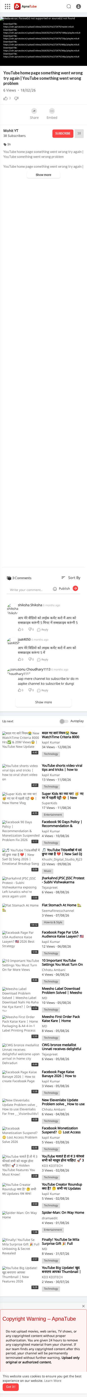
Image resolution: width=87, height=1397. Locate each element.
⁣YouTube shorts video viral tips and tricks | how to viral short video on (62, 770)
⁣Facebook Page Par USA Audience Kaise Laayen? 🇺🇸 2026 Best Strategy (63, 937)
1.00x (51, 60)
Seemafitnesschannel (58, 911)
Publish (66, 589)
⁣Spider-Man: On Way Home (63, 1213)
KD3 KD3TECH (52, 1166)
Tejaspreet (50, 888)
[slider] (28, 60)
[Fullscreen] (81, 60)
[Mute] (65, 60)
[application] (43, 41)
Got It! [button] (10, 1387)
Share (34, 118)
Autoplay (77, 721)
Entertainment (53, 815)
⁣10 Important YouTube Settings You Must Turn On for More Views (62, 965)
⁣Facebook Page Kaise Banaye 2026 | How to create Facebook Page (59, 1076)
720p (72, 49)
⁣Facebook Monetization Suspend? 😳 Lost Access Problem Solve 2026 (61, 1132)
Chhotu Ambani (53, 970)
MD (44, 998)
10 (58, 60)
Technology (51, 754)
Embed (52, 118)
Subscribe (62, 134)
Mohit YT (10, 131)
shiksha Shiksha (30, 605)
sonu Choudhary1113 (34, 670)
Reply (44, 630)
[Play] (6, 60)
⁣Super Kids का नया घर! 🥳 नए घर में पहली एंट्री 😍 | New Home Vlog (62, 798)
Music (47, 871)
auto (73, 60)
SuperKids (49, 803)
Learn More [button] (52, 1381)
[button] (78, 6)
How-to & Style (53, 922)
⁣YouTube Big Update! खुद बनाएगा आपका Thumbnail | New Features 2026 (61, 1272)
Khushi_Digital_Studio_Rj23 (62, 860)
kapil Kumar (51, 743)
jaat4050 (24, 640)
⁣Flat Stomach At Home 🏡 (61, 905)
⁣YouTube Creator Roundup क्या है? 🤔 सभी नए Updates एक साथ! (62, 1189)
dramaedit (50, 1218)
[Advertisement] (43, 373)
